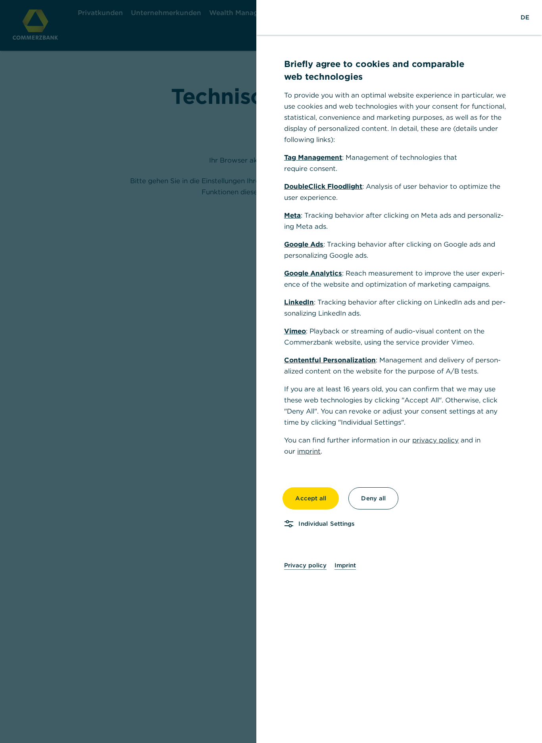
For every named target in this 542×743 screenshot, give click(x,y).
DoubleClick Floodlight (323, 186)
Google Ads (303, 244)
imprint (309, 451)
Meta (292, 215)
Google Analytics (313, 273)
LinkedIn (299, 302)
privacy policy (435, 440)
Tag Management (313, 157)
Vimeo (295, 331)
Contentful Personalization (330, 360)
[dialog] (271, 371)
